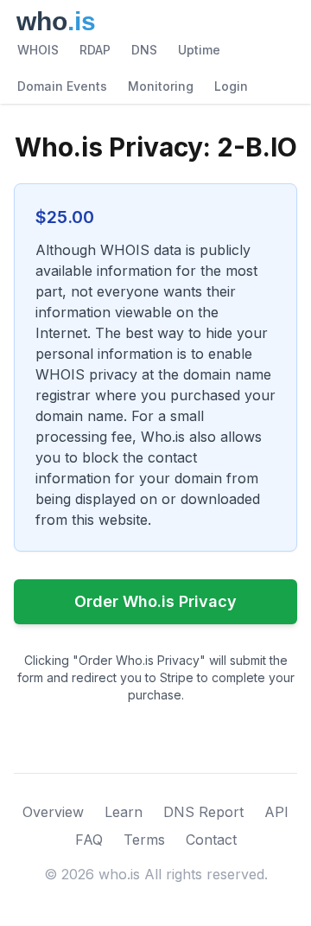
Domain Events (62, 86)
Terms (144, 839)
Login (231, 86)
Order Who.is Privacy (155, 601)
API (276, 812)
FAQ (89, 839)
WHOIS (38, 49)
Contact (211, 839)
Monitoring (161, 86)
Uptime (199, 49)
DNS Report (203, 812)
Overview (53, 812)
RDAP (95, 49)
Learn (124, 812)
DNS (144, 49)
